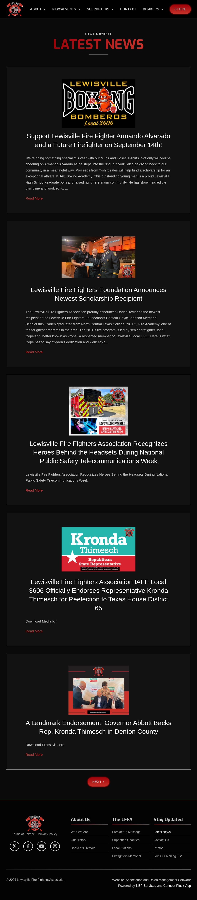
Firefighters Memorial (126, 856)
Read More (34, 198)
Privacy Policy (47, 834)
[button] (38, 9)
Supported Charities (125, 840)
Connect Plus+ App (177, 886)
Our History (78, 840)
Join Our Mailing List (168, 856)
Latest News (162, 832)
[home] (14, 9)
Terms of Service (23, 834)
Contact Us (161, 840)
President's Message (126, 832)
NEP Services (146, 886)
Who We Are (79, 832)
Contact (128, 9)
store (180, 9)
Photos (158, 848)
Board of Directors (83, 848)
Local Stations (122, 848)
